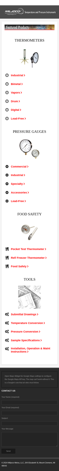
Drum (14, 101)
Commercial (18, 166)
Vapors (15, 92)
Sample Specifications (25, 340)
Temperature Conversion (27, 323)
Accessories (19, 192)
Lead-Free (17, 118)
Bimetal (16, 84)
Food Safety (18, 266)
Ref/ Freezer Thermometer (28, 257)
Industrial (17, 75)
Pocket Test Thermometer (27, 249)
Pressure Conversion (24, 331)
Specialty (17, 183)
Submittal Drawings (23, 314)
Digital (15, 109)
